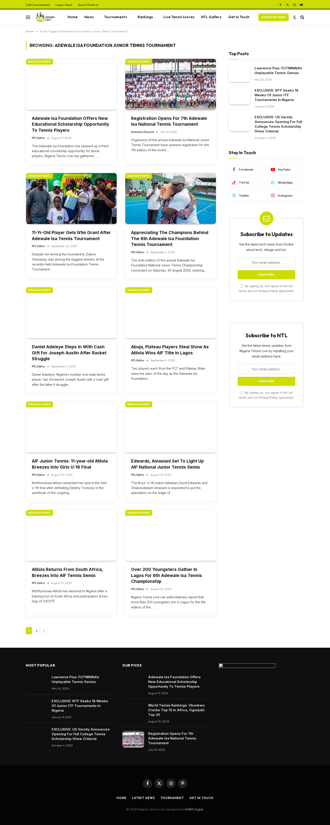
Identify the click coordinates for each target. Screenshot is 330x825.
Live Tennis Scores (178, 17)
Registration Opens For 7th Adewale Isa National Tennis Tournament (169, 121)
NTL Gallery (211, 17)
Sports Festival (88, 5)
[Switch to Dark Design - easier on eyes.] (294, 17)
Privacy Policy (268, 290)
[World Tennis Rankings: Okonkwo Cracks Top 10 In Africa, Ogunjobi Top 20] (133, 710)
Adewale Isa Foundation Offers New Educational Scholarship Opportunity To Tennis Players (70, 124)
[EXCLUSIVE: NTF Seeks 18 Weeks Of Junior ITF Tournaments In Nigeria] (240, 96)
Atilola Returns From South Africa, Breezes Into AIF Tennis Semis (67, 572)
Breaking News (39, 61)
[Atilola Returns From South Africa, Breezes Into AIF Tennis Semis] (71, 535)
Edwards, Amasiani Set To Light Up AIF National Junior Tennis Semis (167, 464)
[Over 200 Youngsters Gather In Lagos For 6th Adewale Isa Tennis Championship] (170, 535)
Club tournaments (38, 5)
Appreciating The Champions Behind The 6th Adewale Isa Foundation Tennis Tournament (169, 238)
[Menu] (28, 17)
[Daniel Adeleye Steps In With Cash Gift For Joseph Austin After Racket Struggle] (71, 312)
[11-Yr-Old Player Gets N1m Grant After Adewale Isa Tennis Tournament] (71, 198)
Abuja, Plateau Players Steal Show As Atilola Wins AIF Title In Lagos (170, 349)
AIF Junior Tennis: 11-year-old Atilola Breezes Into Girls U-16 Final (70, 464)
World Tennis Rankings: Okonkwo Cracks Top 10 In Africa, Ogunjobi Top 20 (176, 710)
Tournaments (115, 17)
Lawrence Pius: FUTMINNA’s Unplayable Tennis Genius (278, 70)
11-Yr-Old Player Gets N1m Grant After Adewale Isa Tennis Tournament (71, 235)
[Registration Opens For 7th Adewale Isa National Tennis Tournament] (170, 84)
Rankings (145, 17)
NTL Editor (38, 138)
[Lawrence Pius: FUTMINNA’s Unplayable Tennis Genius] (240, 73)
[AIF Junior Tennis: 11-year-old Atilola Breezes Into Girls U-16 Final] (71, 427)
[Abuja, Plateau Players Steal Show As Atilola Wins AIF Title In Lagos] (170, 312)
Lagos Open (64, 5)
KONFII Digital (194, 809)
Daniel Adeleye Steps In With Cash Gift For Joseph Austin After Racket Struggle (69, 352)
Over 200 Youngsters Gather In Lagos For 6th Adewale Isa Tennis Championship (166, 575)
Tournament (172, 798)
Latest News (143, 798)
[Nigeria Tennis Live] (45, 17)
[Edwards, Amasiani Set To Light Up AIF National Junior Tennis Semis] (170, 427)
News (89, 17)
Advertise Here (274, 17)
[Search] (301, 17)
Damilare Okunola (142, 132)
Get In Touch (239, 17)
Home (73, 17)
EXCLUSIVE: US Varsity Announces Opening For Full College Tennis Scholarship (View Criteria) (278, 124)
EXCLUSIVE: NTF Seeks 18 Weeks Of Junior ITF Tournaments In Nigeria (276, 95)
